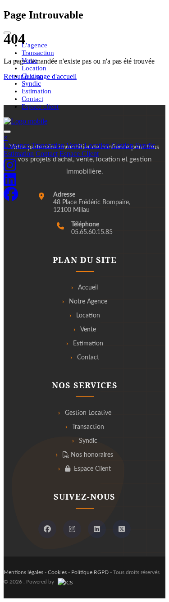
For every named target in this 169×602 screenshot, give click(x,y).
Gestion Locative (88, 413)
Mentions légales (23, 572)
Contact (32, 98)
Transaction (38, 52)
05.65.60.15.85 (92, 232)
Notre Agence (88, 302)
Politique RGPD (90, 572)
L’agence (34, 45)
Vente (29, 60)
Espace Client (79, 153)
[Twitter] (122, 529)
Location (34, 68)
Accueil (88, 288)
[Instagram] (72, 529)
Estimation (36, 91)
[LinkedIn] (97, 529)
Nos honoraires (91, 455)
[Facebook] (47, 529)
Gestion (32, 75)
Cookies (57, 572)
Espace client (40, 106)
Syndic (31, 83)
